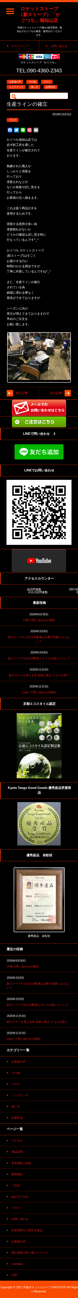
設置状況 (50, 87)
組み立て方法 (19, 1196)
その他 (32, 81)
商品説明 (17, 1151)
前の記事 (22, 393)
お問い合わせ (19, 1219)
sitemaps (17, 1263)
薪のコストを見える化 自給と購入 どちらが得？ (39, 675)
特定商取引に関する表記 (26, 1230)
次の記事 (56, 393)
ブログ (46, 81)
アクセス (17, 1140)
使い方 (34, 87)
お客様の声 (15, 81)
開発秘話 (17, 1174)
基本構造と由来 (21, 1163)
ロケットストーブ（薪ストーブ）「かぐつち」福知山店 (39, 14)
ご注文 (15, 1185)
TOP (14, 1275)
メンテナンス (16, 87)
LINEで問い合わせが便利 (39, 620)
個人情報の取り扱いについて (29, 1252)
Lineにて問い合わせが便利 (39, 692)
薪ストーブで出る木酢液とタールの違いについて (39, 658)
